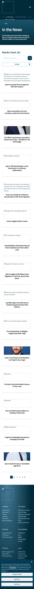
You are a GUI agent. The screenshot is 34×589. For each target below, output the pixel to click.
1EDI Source (21, 533)
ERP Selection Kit (7, 556)
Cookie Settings (22, 556)
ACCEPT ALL (17, 584)
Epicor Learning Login (24, 514)
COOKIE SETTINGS (17, 574)
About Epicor (5, 510)
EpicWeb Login (22, 516)
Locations (5, 516)
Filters (17, 64)
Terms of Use (21, 552)
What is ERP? (5, 554)
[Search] (30, 58)
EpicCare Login (22, 512)
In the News (9, 17)
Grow (19, 535)
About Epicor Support (24, 510)
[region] (17, 574)
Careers (4, 514)
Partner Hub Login (7, 537)
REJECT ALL (17, 579)
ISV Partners (5, 535)
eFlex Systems (22, 539)
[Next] (25, 477)
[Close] (32, 562)
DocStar (20, 541)
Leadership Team (21, 17)
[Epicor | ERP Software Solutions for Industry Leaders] (8, 7)
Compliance (21, 558)
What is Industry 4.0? (8, 552)
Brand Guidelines (7, 520)
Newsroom (5, 518)
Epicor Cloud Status (23, 522)
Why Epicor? (5, 512)
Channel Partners (7, 533)
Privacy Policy (22, 554)
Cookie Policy (13, 567)
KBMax (20, 537)
